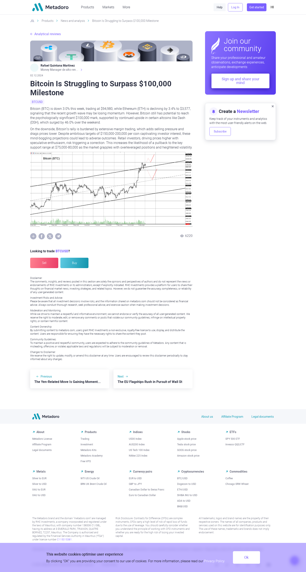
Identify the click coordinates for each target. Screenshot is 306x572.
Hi (272, 7)
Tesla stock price (186, 444)
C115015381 (64, 539)
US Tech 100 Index (139, 450)
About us (207, 416)
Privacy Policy (214, 561)
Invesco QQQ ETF (235, 444)
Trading (85, 438)
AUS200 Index (137, 444)
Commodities (238, 471)
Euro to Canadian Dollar (142, 495)
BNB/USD (182, 506)
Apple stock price (186, 438)
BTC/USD (182, 478)
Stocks (185, 432)
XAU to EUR (38, 489)
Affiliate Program (232, 416)
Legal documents (262, 416)
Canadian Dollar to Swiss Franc (146, 489)
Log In (235, 7)
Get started (256, 7)
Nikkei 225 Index (138, 455)
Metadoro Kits (88, 450)
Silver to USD (39, 484)
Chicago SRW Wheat (237, 484)
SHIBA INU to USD (187, 495)
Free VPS (86, 461)
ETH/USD (182, 489)
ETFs (233, 432)
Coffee (229, 478)
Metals (41, 471)
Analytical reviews (47, 34)
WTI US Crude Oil (90, 478)
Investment (87, 444)
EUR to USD (135, 478)
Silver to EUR (39, 478)
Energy (89, 471)
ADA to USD (183, 500)
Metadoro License (42, 438)
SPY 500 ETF (232, 438)
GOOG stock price (187, 450)
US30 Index (135, 438)
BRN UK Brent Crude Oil (94, 484)
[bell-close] (273, 106)
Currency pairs (142, 471)
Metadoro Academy (92, 455)
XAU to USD (39, 495)
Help (220, 7)
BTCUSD (37, 102)
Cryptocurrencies (192, 471)
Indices (138, 432)
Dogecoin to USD (186, 484)
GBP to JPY (135, 484)
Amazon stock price (188, 455)
